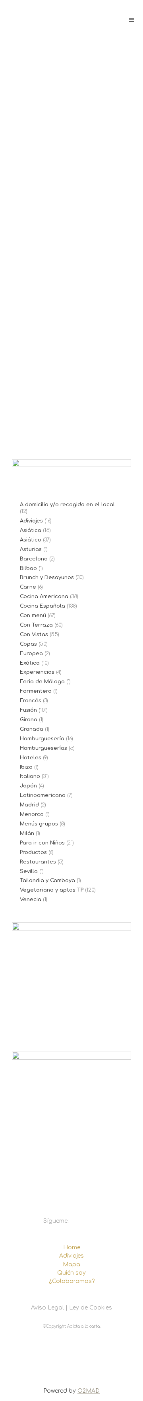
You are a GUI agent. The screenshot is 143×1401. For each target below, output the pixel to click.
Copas (28, 644)
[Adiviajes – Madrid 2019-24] (71, 348)
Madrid (29, 805)
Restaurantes (38, 862)
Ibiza (26, 767)
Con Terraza (36, 625)
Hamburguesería (42, 738)
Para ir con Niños (42, 843)
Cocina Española (42, 606)
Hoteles (30, 758)
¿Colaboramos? (72, 1281)
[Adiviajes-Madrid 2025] (71, 150)
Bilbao (28, 568)
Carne (28, 587)
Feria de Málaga (42, 681)
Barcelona (34, 559)
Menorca (32, 814)
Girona (28, 719)
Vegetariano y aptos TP (51, 890)
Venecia (30, 899)
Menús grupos (39, 824)
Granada (31, 729)
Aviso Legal (47, 1308)
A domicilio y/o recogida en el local (67, 504)
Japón (28, 786)
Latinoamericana (43, 795)
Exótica (30, 663)
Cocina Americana (44, 596)
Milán (27, 833)
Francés (30, 700)
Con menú (33, 615)
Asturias (31, 549)
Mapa (71, 1264)
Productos (33, 852)
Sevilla (29, 871)
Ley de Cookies (90, 1308)
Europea (31, 653)
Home (71, 1247)
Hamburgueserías (43, 748)
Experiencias (37, 672)
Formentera (36, 691)
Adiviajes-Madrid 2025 (67, 230)
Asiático (30, 540)
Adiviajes (31, 521)
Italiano (30, 776)
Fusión (28, 710)
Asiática (30, 530)
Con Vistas (34, 634)
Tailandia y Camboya (47, 880)
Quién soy (71, 1273)
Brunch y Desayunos (47, 577)
